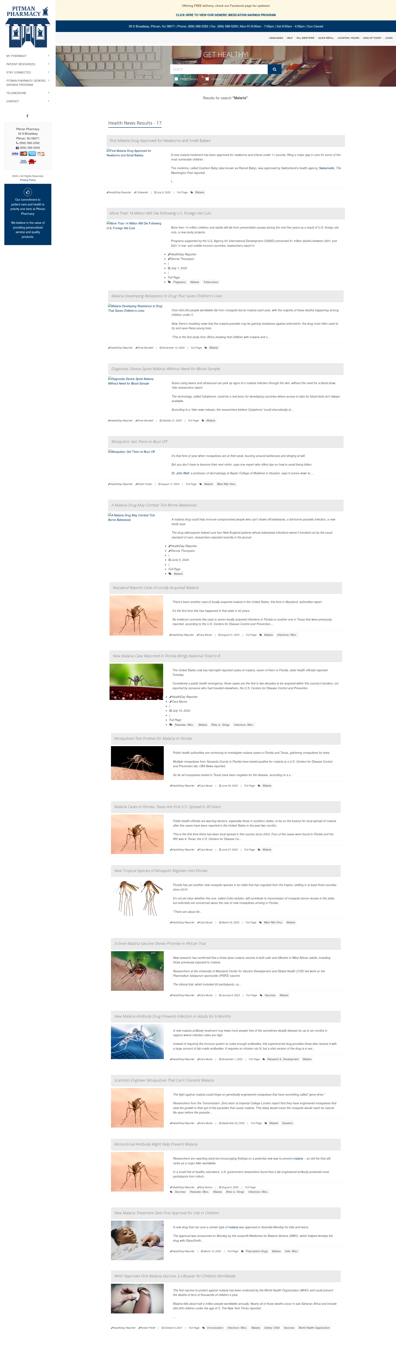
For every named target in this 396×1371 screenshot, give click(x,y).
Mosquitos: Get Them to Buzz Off (139, 441)
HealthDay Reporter (183, 254)
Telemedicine (16, 93)
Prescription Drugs (257, 1251)
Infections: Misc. (287, 635)
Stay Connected (18, 72)
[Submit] (275, 69)
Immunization (215, 1328)
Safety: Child (271, 1328)
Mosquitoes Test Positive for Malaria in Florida (153, 738)
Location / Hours (348, 37)
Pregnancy (179, 282)
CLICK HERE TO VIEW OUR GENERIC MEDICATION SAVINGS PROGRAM (226, 15)
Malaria (199, 192)
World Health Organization (314, 1328)
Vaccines (270, 995)
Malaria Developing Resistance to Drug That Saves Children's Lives (166, 295)
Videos (216, 79)
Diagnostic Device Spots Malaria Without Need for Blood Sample (165, 368)
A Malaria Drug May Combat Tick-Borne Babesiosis (153, 505)
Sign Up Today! (372, 37)
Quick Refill (326, 37)
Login (388, 37)
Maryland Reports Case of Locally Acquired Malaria (155, 587)
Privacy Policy (28, 180)
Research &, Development (283, 1059)
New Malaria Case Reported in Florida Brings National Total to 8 (166, 655)
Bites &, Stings (220, 725)
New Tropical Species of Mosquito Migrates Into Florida (160, 870)
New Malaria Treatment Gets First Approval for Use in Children (166, 1212)
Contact (12, 101)
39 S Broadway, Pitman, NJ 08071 (152, 26)
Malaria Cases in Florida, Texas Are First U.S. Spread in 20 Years (167, 806)
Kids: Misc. (291, 1251)
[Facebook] (27, 116)
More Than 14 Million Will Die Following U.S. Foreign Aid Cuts (160, 213)
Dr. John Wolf (180, 473)
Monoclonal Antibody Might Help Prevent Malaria (155, 1144)
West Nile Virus (226, 484)
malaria (298, 1158)
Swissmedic (326, 168)
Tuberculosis (210, 282)
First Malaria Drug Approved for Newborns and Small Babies (160, 140)
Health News (189, 79)
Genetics (287, 1123)
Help (290, 37)
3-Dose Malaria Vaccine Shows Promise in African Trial (159, 943)
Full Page (182, 192)
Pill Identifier (305, 37)
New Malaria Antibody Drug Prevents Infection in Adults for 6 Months (172, 1016)
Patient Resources (20, 64)
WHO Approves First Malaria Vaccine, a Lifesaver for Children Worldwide (174, 1275)
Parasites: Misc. (184, 725)
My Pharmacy (16, 56)
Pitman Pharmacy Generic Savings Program (26, 83)
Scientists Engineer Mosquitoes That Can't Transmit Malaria (164, 1080)
